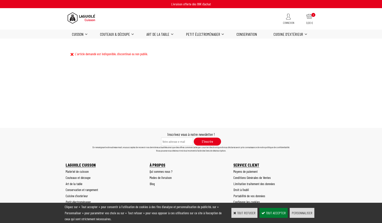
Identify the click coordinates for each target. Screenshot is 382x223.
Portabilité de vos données (249, 196)
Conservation (247, 34)
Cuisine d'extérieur (288, 34)
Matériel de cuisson (77, 171)
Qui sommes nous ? (161, 171)
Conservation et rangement (82, 189)
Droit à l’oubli (241, 189)
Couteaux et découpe (78, 177)
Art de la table (157, 34)
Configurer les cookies (246, 202)
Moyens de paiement (245, 171)
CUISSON (78, 34)
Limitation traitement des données (254, 183)
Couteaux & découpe (115, 34)
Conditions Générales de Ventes (252, 177)
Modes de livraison (161, 177)
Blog (152, 183)
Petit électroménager (203, 34)
